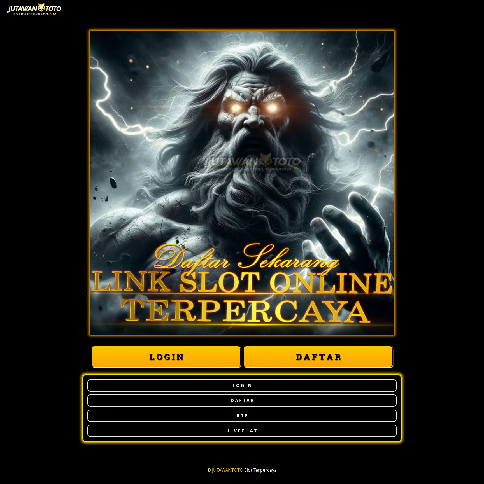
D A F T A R (318, 356)
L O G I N (166, 356)
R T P (242, 416)
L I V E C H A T (242, 431)
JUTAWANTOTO (227, 470)
